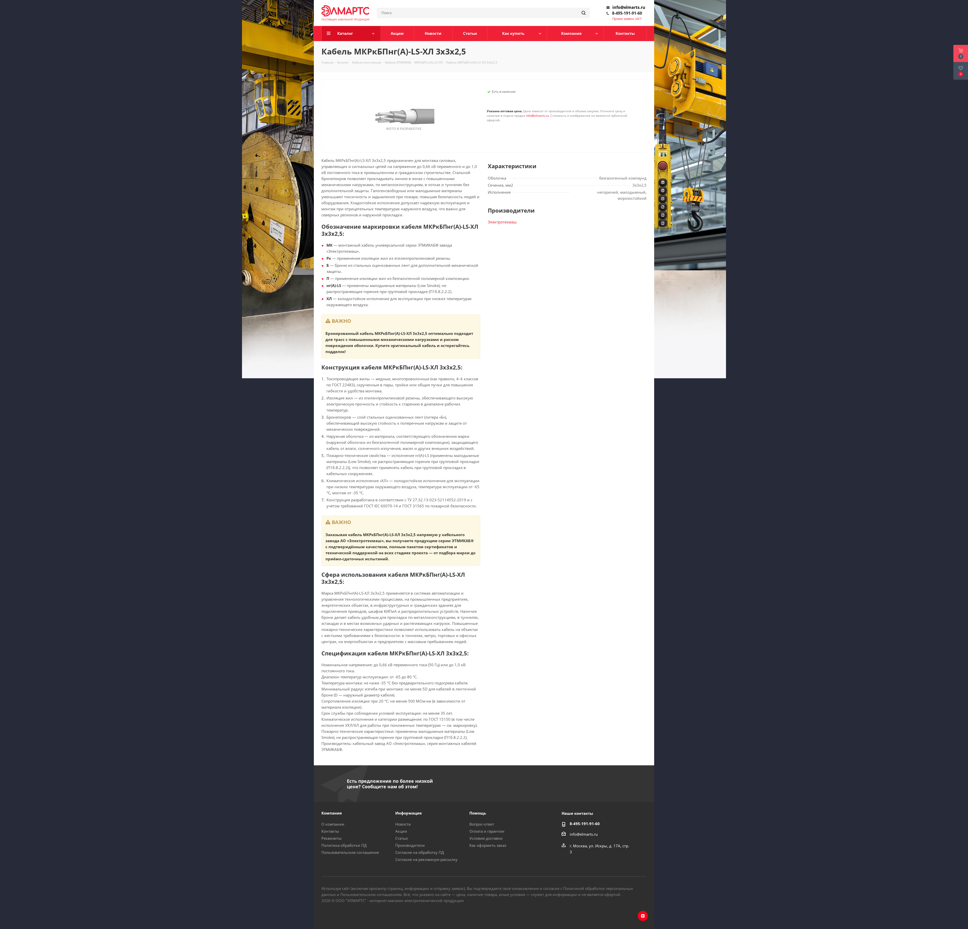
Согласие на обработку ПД (419, 852)
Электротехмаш (502, 221)
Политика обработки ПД (344, 845)
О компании (332, 824)
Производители (410, 845)
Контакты (330, 831)
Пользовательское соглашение (350, 852)
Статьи (401, 838)
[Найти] (584, 13)
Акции (401, 831)
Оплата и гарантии (486, 831)
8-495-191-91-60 (627, 13)
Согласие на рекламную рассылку (426, 859)
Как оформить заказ (487, 845)
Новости (403, 824)
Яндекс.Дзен (643, 916)
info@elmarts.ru (628, 7)
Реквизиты (331, 838)
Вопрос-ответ (481, 824)
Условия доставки (486, 838)
